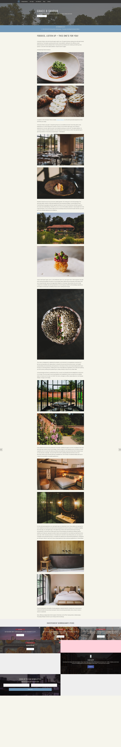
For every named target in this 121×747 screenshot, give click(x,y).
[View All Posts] (39, 627)
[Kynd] (1, 449)
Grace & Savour (60, 119)
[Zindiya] (119, 449)
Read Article (20, 635)
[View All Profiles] (59, 641)
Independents (24, 1)
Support (91, 666)
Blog (44, 1)
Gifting (48, 1)
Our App (32, 1)
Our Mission (38, 1)
